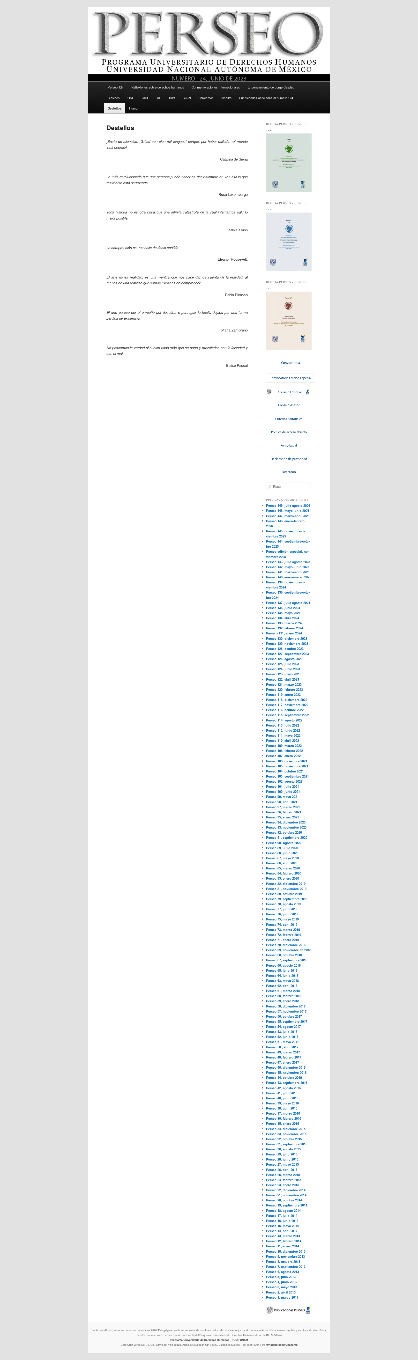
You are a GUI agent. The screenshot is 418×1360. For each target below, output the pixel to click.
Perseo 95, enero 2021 (282, 817)
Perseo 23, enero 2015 (282, 1185)
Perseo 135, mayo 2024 (283, 612)
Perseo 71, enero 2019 (282, 939)
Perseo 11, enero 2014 (282, 1246)
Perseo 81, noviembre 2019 (286, 888)
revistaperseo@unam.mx (282, 1344)
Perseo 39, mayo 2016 (282, 1103)
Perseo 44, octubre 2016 (284, 1077)
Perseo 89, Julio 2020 (282, 847)
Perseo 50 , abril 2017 (282, 1047)
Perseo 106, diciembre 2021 (286, 761)
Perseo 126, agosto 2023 (284, 658)
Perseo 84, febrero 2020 (283, 873)
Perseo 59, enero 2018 (282, 1001)
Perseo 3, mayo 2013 (281, 1287)
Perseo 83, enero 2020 (282, 878)
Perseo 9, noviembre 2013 (285, 1256)
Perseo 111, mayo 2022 (283, 735)
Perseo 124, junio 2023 (283, 669)
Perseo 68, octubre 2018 (284, 955)
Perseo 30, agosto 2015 (283, 1149)
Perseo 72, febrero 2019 (283, 934)
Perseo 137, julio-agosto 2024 (288, 602)
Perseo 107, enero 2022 (283, 755)
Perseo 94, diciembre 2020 (286, 822)
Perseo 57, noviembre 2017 (286, 1011)
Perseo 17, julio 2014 (281, 1215)
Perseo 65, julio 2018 (281, 970)
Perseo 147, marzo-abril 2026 (287, 516)
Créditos (276, 1335)
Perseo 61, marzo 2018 (283, 990)
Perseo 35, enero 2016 (282, 1123)
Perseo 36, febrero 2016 (283, 1118)
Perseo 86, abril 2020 (281, 863)
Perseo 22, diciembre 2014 (286, 1190)
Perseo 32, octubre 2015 (284, 1139)
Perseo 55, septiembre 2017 (286, 1021)
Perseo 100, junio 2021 (283, 791)
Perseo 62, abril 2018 (281, 985)
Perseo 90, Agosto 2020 (283, 842)
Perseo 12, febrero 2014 (283, 1241)
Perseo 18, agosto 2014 (283, 1210)
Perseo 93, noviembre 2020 (286, 827)
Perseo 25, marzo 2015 (283, 1174)
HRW (171, 98)
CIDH (145, 98)
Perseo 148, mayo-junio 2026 (287, 510)
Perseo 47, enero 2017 (282, 1062)
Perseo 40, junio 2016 (282, 1098)
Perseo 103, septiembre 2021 (287, 776)
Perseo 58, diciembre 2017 (286, 1006)
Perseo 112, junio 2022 (283, 730)
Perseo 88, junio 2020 (282, 853)
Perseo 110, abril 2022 (282, 740)
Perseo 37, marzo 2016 (283, 1113)
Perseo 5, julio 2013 (281, 1276)
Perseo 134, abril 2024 (282, 618)
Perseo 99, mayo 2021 (282, 796)
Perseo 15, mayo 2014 (282, 1225)
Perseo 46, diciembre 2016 (286, 1067)
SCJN (187, 98)
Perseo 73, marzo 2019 (283, 929)
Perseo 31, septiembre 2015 (286, 1144)
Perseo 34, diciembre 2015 (286, 1128)
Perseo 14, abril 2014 (281, 1230)
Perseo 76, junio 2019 (282, 914)
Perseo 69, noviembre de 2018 (288, 950)
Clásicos (114, 98)
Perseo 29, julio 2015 (281, 1154)
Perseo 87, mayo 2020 (282, 858)
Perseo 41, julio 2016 (281, 1093)
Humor (133, 108)
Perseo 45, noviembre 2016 (286, 1072)
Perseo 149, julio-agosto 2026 (288, 505)
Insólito (226, 98)
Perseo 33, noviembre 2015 (286, 1134)
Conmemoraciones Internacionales (216, 87)
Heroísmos (206, 98)
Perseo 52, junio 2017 (282, 1036)
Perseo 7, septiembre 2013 (286, 1266)
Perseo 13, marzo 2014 (283, 1236)
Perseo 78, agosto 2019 (283, 904)
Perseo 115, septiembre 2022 (287, 715)
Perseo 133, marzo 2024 (284, 623)
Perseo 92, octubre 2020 (284, 832)
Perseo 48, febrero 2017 (283, 1057)
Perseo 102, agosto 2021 (284, 781)
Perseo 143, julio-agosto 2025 (288, 561)
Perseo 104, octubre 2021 (285, 771)
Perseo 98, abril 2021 (281, 802)
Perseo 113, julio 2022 (282, 725)
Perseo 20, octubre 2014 (284, 1200)
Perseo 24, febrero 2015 (283, 1179)
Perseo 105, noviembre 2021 (287, 766)
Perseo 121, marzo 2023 (284, 684)
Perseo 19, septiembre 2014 (286, 1205)
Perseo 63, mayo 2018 (282, 980)
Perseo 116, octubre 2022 (285, 709)
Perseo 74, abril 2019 (281, 924)
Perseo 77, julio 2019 (281, 909)
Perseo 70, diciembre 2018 (286, 944)
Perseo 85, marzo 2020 (283, 868)
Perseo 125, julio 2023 (282, 664)
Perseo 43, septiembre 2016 (286, 1082)
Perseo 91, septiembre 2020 (286, 837)
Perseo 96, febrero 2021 (283, 812)
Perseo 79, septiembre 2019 (286, 899)
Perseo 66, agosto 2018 (283, 965)
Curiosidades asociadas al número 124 (266, 98)
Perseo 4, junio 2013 (281, 1281)
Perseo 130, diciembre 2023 (286, 638)
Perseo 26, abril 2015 (281, 1169)
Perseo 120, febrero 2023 (284, 689)
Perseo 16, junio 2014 (282, 1220)
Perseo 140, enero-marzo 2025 (288, 577)
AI (158, 98)
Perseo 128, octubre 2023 (285, 648)
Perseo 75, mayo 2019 (282, 919)
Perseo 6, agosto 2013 (282, 1271)
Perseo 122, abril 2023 (282, 679)
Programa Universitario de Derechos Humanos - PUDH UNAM (209, 1340)
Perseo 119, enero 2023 (283, 694)
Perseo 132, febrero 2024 (284, 628)
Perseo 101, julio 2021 (282, 786)
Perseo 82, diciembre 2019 (286, 883)
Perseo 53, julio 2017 (281, 1031)
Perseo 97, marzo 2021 (283, 807)
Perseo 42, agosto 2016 (283, 1088)
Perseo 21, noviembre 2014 (286, 1195)
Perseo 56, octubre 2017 (284, 1016)
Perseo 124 (116, 87)
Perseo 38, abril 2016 (281, 1108)
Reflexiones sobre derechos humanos (157, 87)
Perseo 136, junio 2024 (283, 607)
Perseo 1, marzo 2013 (282, 1297)
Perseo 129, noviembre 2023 (287, 643)
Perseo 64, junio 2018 (282, 975)
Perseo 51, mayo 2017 (282, 1041)
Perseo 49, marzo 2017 (283, 1052)
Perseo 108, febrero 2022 (284, 750)
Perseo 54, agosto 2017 (283, 1026)
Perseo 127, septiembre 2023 (287, 653)
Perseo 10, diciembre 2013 (286, 1251)
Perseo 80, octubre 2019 (284, 893)
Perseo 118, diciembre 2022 (286, 699)
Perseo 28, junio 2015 (282, 1159)
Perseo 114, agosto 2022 (284, 720)
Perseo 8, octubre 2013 (283, 1261)
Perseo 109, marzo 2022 (284, 745)
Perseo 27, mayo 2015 (282, 1164)
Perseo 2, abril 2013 (281, 1292)
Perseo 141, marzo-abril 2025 (287, 572)
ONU (130, 98)
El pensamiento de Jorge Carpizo (271, 87)
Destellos (114, 108)
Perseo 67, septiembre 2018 (286, 960)
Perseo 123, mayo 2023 (283, 674)
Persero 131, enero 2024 (284, 633)
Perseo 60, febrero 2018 (283, 995)
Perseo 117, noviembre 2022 (287, 704)
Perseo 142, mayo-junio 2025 (287, 567)
